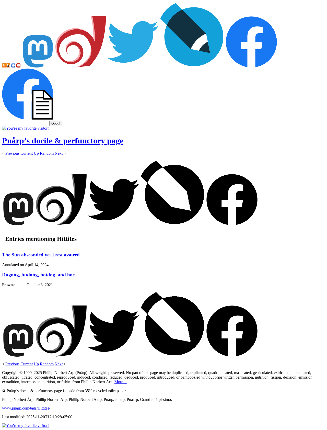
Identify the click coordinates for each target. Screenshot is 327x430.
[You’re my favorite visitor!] (25, 128)
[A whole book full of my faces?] (251, 66)
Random (47, 153)
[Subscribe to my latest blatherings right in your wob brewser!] (8, 66)
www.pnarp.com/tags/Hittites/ (26, 408)
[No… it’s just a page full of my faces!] (27, 118)
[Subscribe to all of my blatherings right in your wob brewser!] (4, 66)
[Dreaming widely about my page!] (80, 66)
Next (59, 153)
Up (36, 153)
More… (120, 382)
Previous (12, 153)
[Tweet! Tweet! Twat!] (132, 66)
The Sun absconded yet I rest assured (41, 254)
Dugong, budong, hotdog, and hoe (38, 274)
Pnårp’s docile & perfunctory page (62, 140)
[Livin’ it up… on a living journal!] (192, 66)
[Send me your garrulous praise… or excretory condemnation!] (18, 66)
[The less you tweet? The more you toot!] (37, 66)
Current (26, 153)
